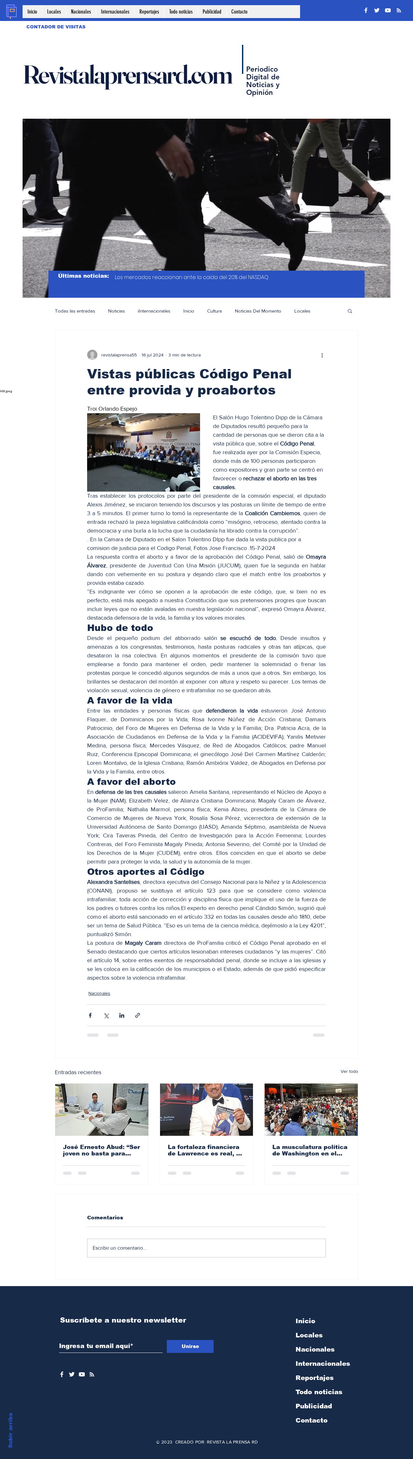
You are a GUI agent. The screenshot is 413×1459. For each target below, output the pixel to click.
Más (327, 311)
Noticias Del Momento (258, 311)
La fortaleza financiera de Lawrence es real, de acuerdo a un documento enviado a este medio (206, 1150)
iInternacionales (154, 311)
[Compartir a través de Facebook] (90, 1015)
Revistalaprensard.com (127, 74)
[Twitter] (376, 10)
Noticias (116, 311)
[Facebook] (365, 10)
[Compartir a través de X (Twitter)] (106, 1015)
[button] (350, 310)
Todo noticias (319, 1397)
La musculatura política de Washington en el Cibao (310, 1150)
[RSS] (398, 10)
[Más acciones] (322, 355)
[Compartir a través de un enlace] (138, 1015)
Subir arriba (10, 1430)
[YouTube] (387, 10)
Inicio (188, 311)
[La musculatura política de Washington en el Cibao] (311, 1110)
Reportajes (315, 1382)
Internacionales (323, 1368)
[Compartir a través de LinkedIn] (122, 1015)
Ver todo (349, 1071)
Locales (302, 311)
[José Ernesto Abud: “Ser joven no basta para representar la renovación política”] (101, 1110)
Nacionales (99, 993)
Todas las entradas (75, 311)
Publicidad (314, 1411)
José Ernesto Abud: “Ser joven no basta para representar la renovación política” (101, 1150)
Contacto (311, 1425)
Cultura (214, 311)
